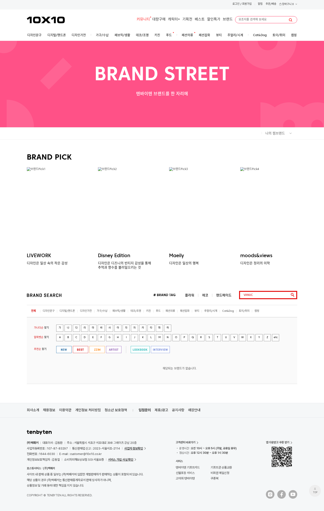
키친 (148, 311)
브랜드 (228, 19)
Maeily (176, 256)
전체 (33, 311)
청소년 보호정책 (116, 410)
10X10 (46, 20)
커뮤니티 (143, 19)
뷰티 (196, 311)
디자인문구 (49, 311)
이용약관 (65, 410)
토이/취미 (244, 311)
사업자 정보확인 (133, 448)
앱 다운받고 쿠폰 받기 (277, 442)
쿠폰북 (214, 478)
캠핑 (257, 311)
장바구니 (287, 4)
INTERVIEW (160, 349)
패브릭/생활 (118, 311)
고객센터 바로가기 (185, 442)
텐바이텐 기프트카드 (188, 467)
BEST (80, 349)
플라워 (189, 295)
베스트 (200, 19)
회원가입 (247, 4)
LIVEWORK (39, 256)
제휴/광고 (161, 410)
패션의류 (170, 311)
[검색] (290, 20)
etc (276, 337)
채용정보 (49, 410)
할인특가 (213, 19)
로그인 (236, 4)
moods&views (256, 256)
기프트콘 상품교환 (221, 467)
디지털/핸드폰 (67, 311)
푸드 (158, 311)
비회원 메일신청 (220, 473)
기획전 (187, 19)
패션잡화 (185, 311)
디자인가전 (86, 311)
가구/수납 (102, 311)
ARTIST (113, 349)
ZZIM (97, 349)
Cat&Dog (228, 311)
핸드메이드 (223, 295)
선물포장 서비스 (185, 473)
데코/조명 (135, 311)
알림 (260, 4)
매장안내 (194, 410)
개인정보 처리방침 (88, 410)
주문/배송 (271, 4)
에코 (205, 295)
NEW (64, 349)
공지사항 (178, 410)
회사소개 (33, 410)
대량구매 (159, 19)
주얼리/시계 (210, 311)
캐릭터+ (174, 19)
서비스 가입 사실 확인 (120, 459)
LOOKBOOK (140, 349)
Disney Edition (114, 256)
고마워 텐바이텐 (185, 478)
